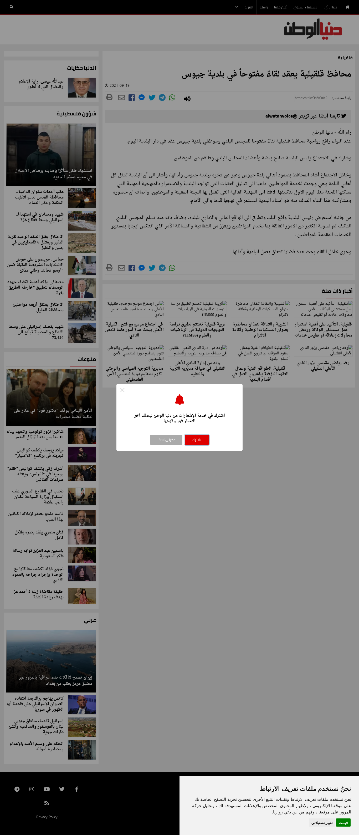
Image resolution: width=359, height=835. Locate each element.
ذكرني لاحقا (166, 439)
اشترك (197, 439)
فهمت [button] (343, 822)
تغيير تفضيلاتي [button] (322, 822)
